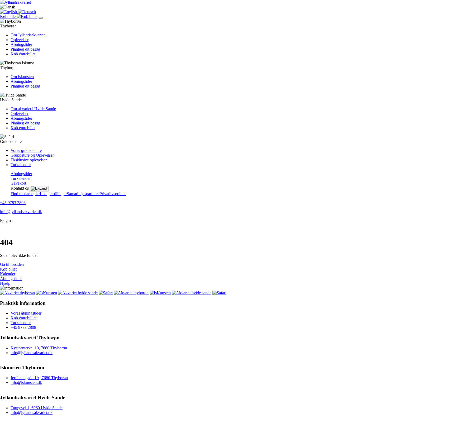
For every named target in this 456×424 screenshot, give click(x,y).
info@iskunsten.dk (26, 382)
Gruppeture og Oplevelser (32, 155)
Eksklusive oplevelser (29, 160)
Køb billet (8, 269)
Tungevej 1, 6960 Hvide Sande (37, 408)
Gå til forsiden (12, 264)
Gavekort (18, 183)
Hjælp (5, 283)
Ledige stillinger (53, 193)
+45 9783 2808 (13, 202)
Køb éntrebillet (23, 54)
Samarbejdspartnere (83, 193)
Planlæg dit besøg (25, 49)
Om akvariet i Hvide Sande (33, 109)
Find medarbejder (25, 193)
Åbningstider (21, 44)
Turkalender (21, 164)
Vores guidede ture (26, 150)
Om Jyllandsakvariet (28, 35)
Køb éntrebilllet (23, 318)
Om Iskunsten (22, 76)
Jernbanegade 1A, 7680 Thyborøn (39, 377)
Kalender (7, 274)
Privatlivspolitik (112, 193)
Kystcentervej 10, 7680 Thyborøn (39, 348)
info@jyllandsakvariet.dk (21, 211)
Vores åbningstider (26, 313)
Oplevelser (19, 39)
